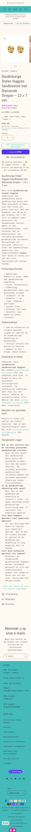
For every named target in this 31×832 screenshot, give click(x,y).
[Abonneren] (25, 656)
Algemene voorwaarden (16, 816)
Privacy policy (11, 758)
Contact (7, 727)
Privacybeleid (16, 813)
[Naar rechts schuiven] (20, 66)
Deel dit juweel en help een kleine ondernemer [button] (16, 587)
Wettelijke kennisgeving (17, 823)
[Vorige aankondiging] (4, 3)
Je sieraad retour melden (12, 721)
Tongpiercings (8, 23)
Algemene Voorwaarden (14, 746)
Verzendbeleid (16, 820)
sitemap (7, 763)
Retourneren (10, 599)
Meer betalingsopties (15, 157)
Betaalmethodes (11, 737)
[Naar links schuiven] (11, 66)
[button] (4, 9)
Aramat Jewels (15, 807)
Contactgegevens (16, 826)
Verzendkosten (7, 128)
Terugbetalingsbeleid (19, 810)
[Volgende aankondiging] (27, 3)
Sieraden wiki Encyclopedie (10, 752)
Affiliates (8, 732)
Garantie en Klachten (14, 741)
